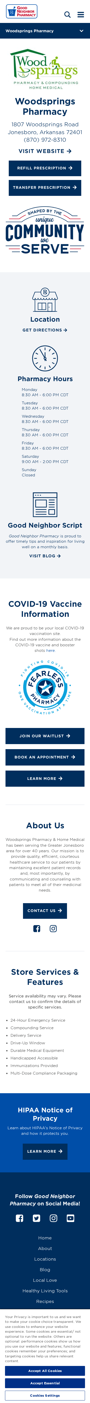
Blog (45, 1269)
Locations (45, 1258)
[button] (67, 14)
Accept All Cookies (45, 1371)
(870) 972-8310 (45, 139)
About (45, 1248)
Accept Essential (45, 1383)
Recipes (45, 1301)
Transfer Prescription (41, 188)
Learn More (41, 1151)
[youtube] (70, 1217)
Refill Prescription (41, 168)
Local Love (45, 1280)
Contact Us (42, 910)
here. (51, 650)
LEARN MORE (41, 778)
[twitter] (36, 1217)
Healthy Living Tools (45, 1290)
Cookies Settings (45, 1395)
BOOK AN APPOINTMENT (41, 757)
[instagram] (53, 929)
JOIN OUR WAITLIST (42, 736)
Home (45, 1237)
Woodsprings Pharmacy (30, 30)
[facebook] (37, 929)
